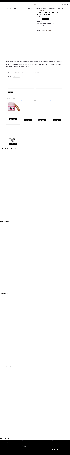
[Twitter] (57, 449)
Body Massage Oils (52, 8)
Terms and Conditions (25, 442)
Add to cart (45, 18)
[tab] (8, 59)
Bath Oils (63, 8)
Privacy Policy (24, 446)
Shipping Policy (24, 445)
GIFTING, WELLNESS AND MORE (40, 8)
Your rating (10, 76)
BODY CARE (30, 8)
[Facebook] (54, 449)
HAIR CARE (16, 8)
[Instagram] (52, 449)
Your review (10, 79)
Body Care (39, 10)
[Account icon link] (62, 4)
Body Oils (42, 10)
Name (9, 85)
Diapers (58, 8)
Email (37, 85)
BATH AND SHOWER (7, 8)
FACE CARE (23, 8)
